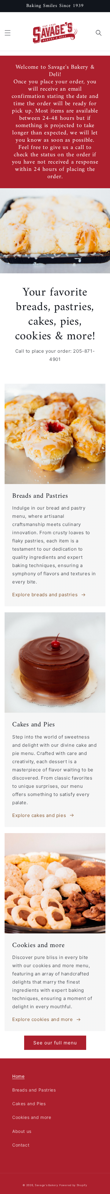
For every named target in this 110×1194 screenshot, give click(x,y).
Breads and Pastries (34, 1089)
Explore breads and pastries (45, 594)
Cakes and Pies (29, 1103)
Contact (20, 1144)
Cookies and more (31, 1117)
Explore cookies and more (42, 1019)
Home (18, 1076)
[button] (7, 33)
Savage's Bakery (46, 1185)
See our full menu (55, 1043)
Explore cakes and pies (39, 815)
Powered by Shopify (73, 1185)
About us (21, 1131)
